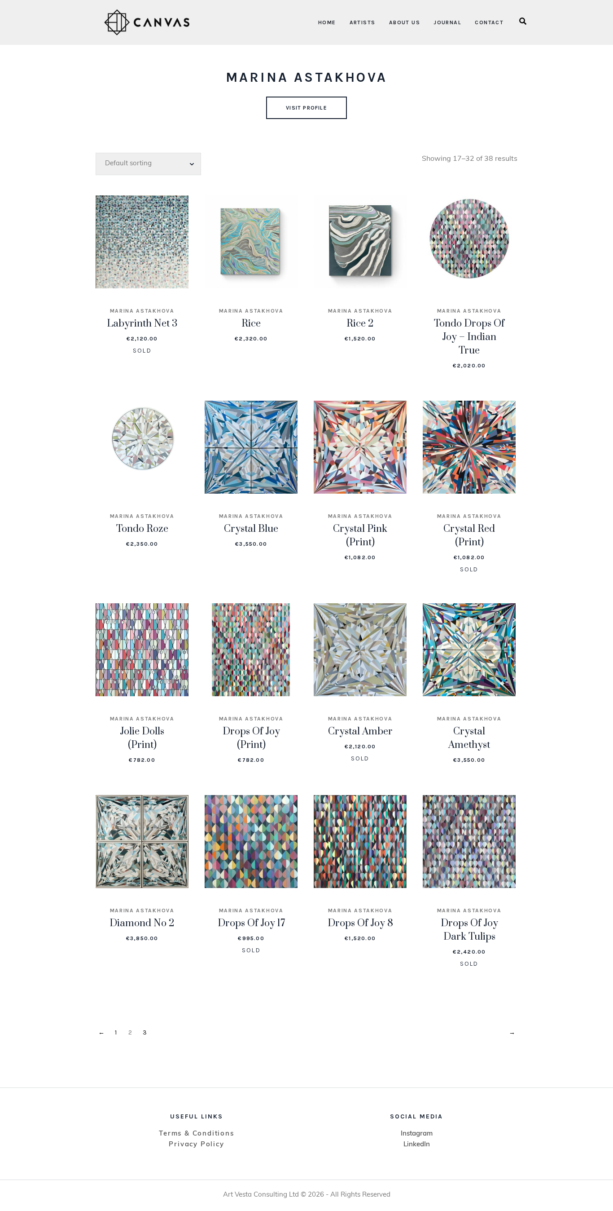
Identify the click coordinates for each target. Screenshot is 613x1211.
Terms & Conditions (196, 1134)
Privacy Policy (196, 1144)
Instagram (417, 1134)
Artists (363, 22)
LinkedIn (416, 1144)
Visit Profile (306, 108)
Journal (447, 22)
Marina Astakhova (142, 311)
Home (327, 22)
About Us (404, 22)
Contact (489, 22)
